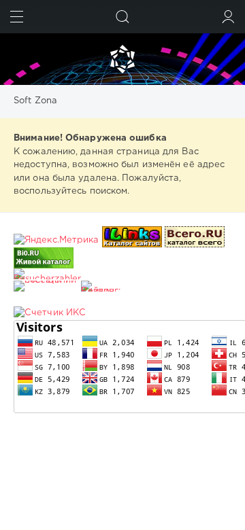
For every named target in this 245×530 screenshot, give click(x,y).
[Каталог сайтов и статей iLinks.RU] (132, 240)
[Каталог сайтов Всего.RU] (195, 240)
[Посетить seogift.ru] (50, 313)
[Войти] (228, 16)
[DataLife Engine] (122, 59)
